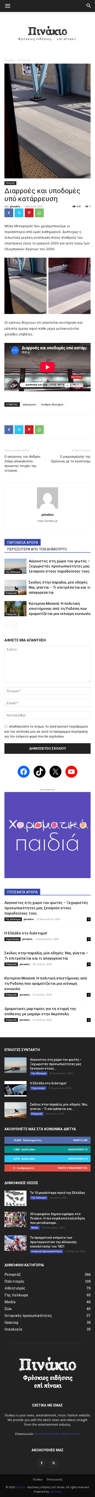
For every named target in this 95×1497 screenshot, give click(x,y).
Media (34, 1227)
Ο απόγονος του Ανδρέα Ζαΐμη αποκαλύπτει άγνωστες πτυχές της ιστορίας (22, 464)
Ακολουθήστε (77, 1149)
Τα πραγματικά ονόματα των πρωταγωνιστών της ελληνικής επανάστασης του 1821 (53, 1242)
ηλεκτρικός (29, 404)
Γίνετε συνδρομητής (72, 1168)
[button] (7, 6)
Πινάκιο (38, 1479)
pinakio (15, 206)
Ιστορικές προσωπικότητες (46, 1251)
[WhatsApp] (39, 212)
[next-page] (14, 625)
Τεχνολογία (12, 939)
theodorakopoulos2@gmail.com (57, 1434)
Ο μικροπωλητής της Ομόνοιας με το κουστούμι (71, 459)
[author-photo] (47, 508)
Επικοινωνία (54, 1479)
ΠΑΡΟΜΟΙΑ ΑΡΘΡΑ (22, 543)
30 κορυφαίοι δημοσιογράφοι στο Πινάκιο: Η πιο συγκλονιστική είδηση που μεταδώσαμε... (57, 1218)
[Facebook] (8, 212)
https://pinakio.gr (48, 520)
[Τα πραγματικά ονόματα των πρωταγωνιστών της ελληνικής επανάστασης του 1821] (15, 1243)
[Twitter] (19, 212)
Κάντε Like (80, 1140)
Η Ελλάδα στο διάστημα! (25, 933)
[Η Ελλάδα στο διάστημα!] (15, 1088)
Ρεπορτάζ (23, 60)
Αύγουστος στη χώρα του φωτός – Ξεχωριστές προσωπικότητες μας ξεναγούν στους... (56, 1064)
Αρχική (8, 60)
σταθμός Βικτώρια (52, 404)
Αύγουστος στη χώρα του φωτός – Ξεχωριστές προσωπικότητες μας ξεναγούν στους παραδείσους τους (59, 566)
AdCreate (55, 1491)
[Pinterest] (29, 212)
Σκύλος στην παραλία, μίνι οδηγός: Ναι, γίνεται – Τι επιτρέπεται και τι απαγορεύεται (59, 587)
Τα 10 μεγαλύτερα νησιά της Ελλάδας (57, 1193)
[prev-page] (7, 625)
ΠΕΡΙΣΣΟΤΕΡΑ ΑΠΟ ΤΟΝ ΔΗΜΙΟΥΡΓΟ (37, 549)
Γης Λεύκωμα (13, 571)
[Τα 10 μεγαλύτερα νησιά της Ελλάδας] (15, 1198)
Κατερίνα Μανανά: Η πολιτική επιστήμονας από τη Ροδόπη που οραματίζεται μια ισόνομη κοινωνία (59, 608)
